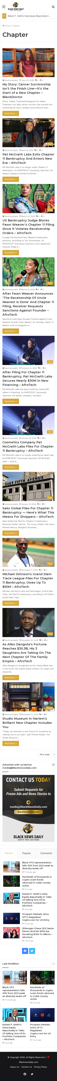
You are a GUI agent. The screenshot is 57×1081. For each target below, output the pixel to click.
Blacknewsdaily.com (28, 1062)
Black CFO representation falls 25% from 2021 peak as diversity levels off (37, 865)
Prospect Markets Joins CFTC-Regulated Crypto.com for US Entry (35, 917)
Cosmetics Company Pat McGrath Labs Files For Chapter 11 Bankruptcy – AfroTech (28, 446)
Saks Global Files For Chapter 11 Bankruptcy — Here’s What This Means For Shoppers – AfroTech (28, 512)
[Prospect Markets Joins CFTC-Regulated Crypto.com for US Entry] (11, 918)
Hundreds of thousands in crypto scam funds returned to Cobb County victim (37, 881)
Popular (26, 853)
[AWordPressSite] (16, 6)
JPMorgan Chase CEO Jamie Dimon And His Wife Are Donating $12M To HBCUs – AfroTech (38, 933)
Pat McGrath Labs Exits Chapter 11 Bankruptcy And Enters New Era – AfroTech (28, 159)
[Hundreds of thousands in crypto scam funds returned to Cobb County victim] (11, 881)
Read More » (11, 113)
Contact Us (26, 1067)
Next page (45, 754)
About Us (14, 1067)
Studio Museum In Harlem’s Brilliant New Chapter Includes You (27, 723)
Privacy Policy (40, 1067)
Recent (9, 853)
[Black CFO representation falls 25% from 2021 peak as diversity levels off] (11, 866)
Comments (46, 853)
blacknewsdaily (11, 80)
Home (7, 26)
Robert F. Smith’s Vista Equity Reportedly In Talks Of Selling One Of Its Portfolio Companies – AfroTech (37, 900)
